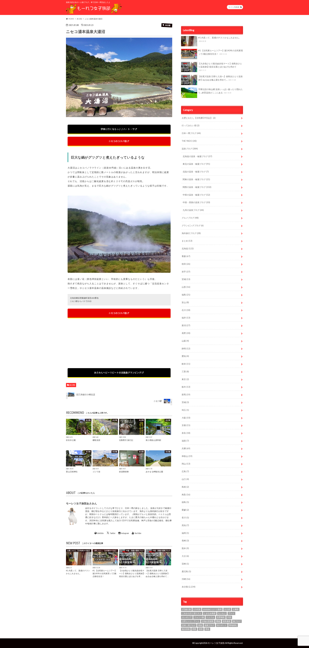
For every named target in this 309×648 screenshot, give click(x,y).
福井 (186, 317)
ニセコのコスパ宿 (118, 141)
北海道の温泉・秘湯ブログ (197, 156)
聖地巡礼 (233, 625)
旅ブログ (237, 621)
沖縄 (186, 579)
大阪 (186, 417)
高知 (185, 525)
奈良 (186, 433)
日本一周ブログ (191, 133)
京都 (186, 425)
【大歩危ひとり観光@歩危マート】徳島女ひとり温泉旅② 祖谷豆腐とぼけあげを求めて (220, 66)
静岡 (186, 348)
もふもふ (222, 613)
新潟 (186, 325)
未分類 (72, 385)
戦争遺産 (226, 621)
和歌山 (187, 456)
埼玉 (185, 410)
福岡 (185, 533)
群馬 (186, 394)
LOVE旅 (196, 609)
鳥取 (186, 494)
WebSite (100, 533)
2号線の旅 (186, 609)
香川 (185, 517)
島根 (185, 487)
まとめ (187, 240)
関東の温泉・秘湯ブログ (196, 179)
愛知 (185, 356)
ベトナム (210, 617)
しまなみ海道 (209, 613)
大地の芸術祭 (208, 621)
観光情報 (186, 629)
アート (231, 613)
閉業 (194, 629)
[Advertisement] (119, 343)
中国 (229, 617)
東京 (185, 379)
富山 (185, 302)
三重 (185, 371)
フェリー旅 (199, 617)
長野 (186, 333)
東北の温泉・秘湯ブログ (196, 164)
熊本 (185, 548)
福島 (186, 294)
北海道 (188, 248)
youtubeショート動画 (212, 609)
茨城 (185, 402)
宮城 (186, 279)
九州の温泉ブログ (193, 210)
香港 (207, 629)
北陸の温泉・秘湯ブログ (196, 171)
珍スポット (222, 625)
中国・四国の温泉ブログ (196, 202)
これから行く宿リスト (191, 613)
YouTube (138, 533)
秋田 (186, 264)
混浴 (200, 625)
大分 (185, 556)
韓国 (201, 629)
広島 (185, 471)
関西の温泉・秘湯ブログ (197, 187)
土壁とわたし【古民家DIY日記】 (198, 118)
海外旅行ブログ (191, 233)
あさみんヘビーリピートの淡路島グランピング (117, 372)
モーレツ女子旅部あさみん (81, 503)
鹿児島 (186, 571)
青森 (186, 256)
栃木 (186, 387)
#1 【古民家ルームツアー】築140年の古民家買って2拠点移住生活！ (220, 52)
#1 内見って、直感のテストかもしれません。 (219, 39)
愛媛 (185, 510)
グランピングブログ (193, 225)
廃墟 (218, 621)
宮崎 (185, 563)
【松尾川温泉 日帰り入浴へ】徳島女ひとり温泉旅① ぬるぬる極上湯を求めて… (220, 78)
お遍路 (236, 609)
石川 (186, 310)
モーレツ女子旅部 (216, 643)
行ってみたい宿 (190, 125)
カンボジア (187, 617)
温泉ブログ (190, 148)
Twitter (112, 533)
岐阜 (186, 364)
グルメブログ (190, 217)
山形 (186, 287)
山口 (185, 479)
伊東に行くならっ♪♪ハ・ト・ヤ (118, 129)
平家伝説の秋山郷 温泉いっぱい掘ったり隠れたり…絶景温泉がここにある (220, 91)
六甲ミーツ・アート (190, 621)
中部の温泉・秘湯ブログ (196, 194)
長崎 (185, 540)
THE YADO (189, 141)
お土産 (227, 609)
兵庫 (186, 448)
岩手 (186, 271)
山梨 (185, 341)
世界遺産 (221, 617)
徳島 (185, 502)
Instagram (125, 533)
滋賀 (185, 440)
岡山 (186, 463)
